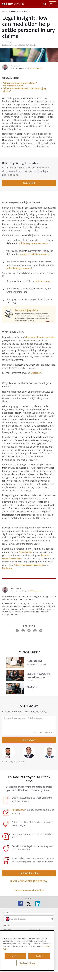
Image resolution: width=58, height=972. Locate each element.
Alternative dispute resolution (29, 564)
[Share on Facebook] (17, 630)
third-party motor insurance (33, 243)
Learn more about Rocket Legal (29, 881)
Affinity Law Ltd (36, 68)
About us (8, 929)
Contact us (35, 929)
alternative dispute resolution (40, 337)
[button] (3, 11)
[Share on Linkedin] (29, 630)
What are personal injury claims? (20, 82)
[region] (27, 950)
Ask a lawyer (26, 551)
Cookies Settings (27, 963)
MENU (52, 4)
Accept (15, 956)
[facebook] (20, 903)
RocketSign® (18, 809)
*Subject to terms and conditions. (29, 890)
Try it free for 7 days (29, 873)
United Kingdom (18, 919)
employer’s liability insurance (34, 254)
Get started (29, 182)
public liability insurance (18, 268)
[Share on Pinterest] (35, 630)
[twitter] (29, 903)
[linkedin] (37, 903)
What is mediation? (13, 85)
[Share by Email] (40, 630)
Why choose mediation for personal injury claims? (24, 90)
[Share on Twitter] (23, 630)
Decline (39, 956)
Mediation (36, 372)
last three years (43, 281)
